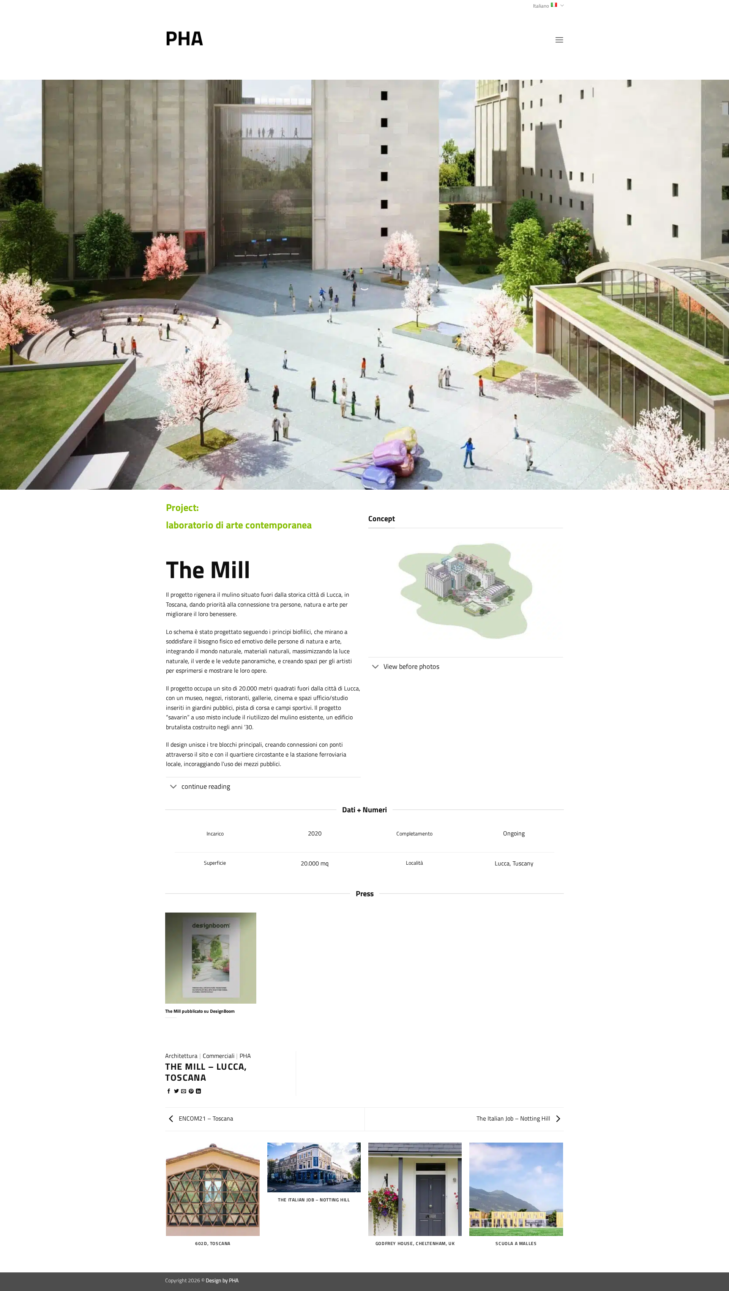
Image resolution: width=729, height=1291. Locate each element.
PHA (245, 1055)
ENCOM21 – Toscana (205, 1118)
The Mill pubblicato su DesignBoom (200, 1011)
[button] (559, 39)
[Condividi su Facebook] (168, 1091)
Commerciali (219, 1055)
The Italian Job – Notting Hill (514, 1118)
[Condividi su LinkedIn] (198, 1091)
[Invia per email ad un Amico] (183, 1091)
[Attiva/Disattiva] (173, 787)
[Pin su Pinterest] (191, 1091)
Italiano (541, 5)
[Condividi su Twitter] (176, 1091)
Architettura (181, 1055)
